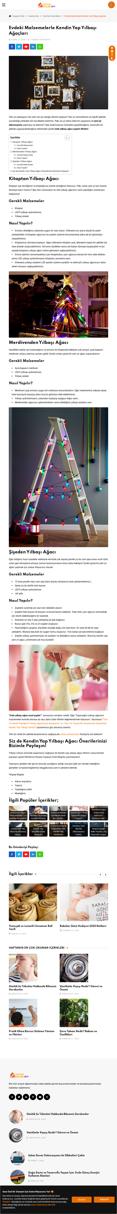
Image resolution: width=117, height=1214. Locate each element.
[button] (100, 874)
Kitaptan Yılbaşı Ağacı (23, 142)
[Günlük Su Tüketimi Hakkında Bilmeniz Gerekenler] (23, 968)
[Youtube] (26, 46)
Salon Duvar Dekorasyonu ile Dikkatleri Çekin (56, 1155)
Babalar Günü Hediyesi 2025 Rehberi (83, 926)
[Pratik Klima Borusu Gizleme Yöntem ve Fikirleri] (23, 1013)
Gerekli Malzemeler (25, 145)
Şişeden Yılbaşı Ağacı (22, 161)
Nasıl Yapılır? (22, 148)
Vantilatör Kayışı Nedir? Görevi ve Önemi (52, 1132)
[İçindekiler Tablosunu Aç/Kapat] (65, 137)
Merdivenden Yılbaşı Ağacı (25, 151)
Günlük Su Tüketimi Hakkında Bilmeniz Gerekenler (58, 1114)
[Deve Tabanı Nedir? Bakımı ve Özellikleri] (74, 1013)
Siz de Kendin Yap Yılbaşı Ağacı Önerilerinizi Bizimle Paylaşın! (41, 171)
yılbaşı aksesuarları (69, 734)
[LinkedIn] (33, 46)
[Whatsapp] (40, 46)
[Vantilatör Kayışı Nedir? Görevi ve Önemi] (74, 968)
